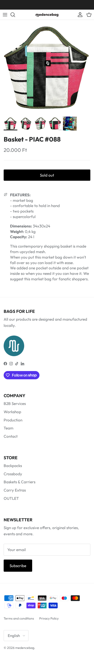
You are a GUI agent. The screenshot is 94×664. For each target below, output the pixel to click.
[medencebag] (47, 14)
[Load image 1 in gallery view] (47, 67)
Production (13, 420)
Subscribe (18, 565)
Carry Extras (15, 490)
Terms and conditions (19, 618)
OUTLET (11, 498)
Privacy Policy (49, 618)
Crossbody (13, 473)
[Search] (15, 15)
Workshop (12, 411)
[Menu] (5, 15)
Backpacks (13, 465)
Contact (11, 436)
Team (8, 428)
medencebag (24, 648)
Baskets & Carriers (19, 481)
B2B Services (15, 403)
